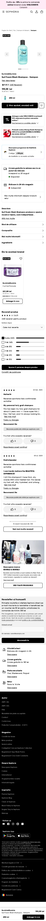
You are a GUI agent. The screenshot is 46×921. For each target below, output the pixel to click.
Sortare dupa (7, 323)
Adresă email (7, 625)
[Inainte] (39, 54)
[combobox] (23, 327)
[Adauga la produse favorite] (21, 258)
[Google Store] (9, 836)
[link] (23, 367)
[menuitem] (36, 11)
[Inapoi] (7, 54)
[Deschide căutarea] (31, 11)
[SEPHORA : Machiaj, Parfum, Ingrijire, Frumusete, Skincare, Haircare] (12, 12)
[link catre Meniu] (3, 11)
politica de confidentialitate (33, 620)
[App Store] (23, 836)
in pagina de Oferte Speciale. (31, 842)
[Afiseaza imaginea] (22, 52)
